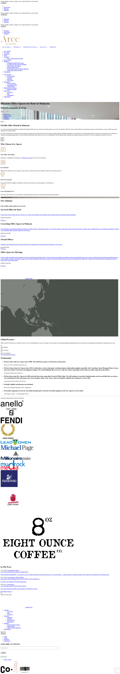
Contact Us (7, 54)
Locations (6, 57)
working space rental (26, 158)
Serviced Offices (11, 83)
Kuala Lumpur (11, 76)
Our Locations (7, 74)
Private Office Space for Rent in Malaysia (18, 69)
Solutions (6, 61)
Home (5, 55)
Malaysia (6, 9)
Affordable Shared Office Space (15, 63)
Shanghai (6, 10)
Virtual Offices (11, 86)
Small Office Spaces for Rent (14, 70)
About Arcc (7, 91)
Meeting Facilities (11, 89)
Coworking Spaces (12, 85)
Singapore (3, 3)
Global (5, 638)
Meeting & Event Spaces (10, 88)
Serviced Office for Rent (13, 625)
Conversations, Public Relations (15, 577)
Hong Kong (7, 7)
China (5, 636)
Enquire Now (28, 278)
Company (6, 610)
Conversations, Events (13, 570)
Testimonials (7, 72)
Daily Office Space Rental (14, 66)
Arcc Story (7, 52)
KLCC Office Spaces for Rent (15, 58)
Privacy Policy (7, 60)
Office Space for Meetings (14, 627)
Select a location (5, 111)
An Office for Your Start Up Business (17, 64)
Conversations (10, 584)
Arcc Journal (7, 51)
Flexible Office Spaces (13, 67)
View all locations (5, 354)
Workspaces (7, 82)
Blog (8, 93)
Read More (4, 591)
